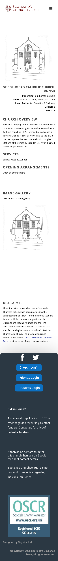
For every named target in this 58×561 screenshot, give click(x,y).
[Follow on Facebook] (22, 357)
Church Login (29, 367)
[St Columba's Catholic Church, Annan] (27, 249)
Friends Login (29, 377)
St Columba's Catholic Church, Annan (29, 88)
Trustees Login (29, 388)
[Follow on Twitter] (36, 357)
